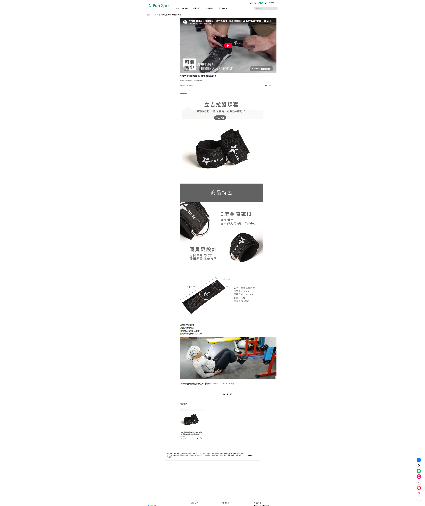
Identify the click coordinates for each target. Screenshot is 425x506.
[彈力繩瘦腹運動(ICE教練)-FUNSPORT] (228, 379)
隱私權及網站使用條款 (187, 455)
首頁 (148, 15)
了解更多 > (170, 457)
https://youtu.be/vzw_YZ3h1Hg (222, 384)
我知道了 (251, 455)
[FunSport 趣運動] (159, 5)
